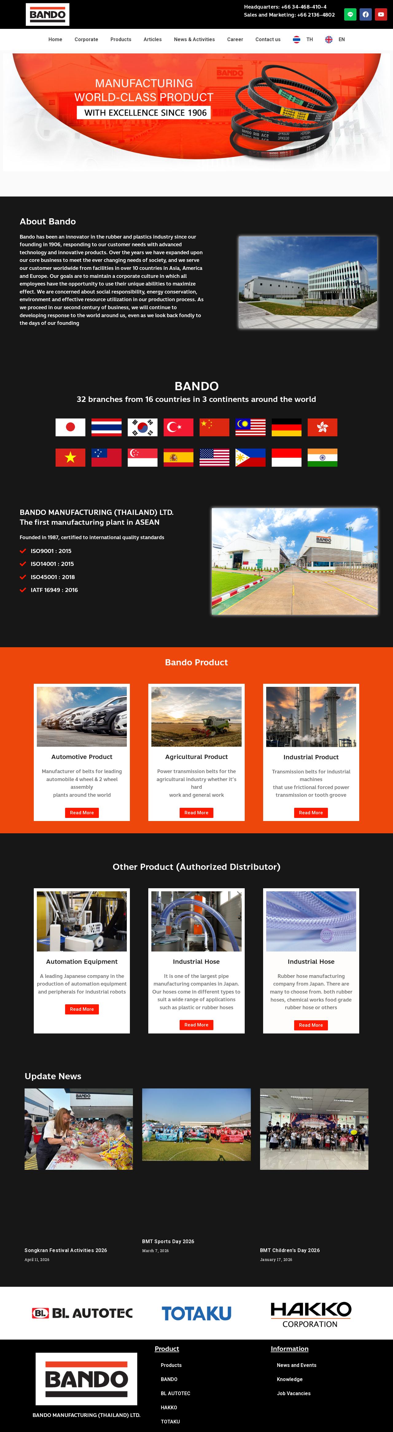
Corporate (86, 39)
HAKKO (169, 1408)
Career (235, 39)
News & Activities (194, 39)
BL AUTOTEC (175, 1393)
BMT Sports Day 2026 (168, 1241)
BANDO (169, 1379)
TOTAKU (170, 1422)
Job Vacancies (294, 1393)
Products (121, 39)
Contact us (268, 39)
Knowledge (290, 1379)
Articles (153, 39)
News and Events (297, 1365)
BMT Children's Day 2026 (290, 1250)
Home (55, 39)
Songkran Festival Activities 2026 (66, 1250)
